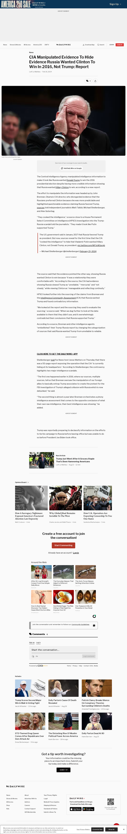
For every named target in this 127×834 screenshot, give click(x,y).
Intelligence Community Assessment (58, 298)
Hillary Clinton (62, 187)
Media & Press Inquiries (51, 802)
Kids (7, 809)
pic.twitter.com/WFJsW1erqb (91, 245)
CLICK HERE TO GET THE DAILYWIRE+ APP (57, 354)
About (27, 795)
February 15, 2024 (88, 251)
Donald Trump (73, 180)
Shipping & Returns (50, 805)
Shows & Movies (15, 45)
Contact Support (30, 809)
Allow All (111, 829)
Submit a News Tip (50, 812)
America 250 (37, 45)
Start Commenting (63, 545)
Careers (27, 805)
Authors (27, 802)
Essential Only (97, 829)
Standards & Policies (50, 809)
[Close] (124, 829)
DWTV (47, 45)
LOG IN (112, 44)
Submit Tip (64, 770)
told (53, 360)
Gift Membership (30, 812)
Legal (46, 798)
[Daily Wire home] (63, 45)
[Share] (95, 81)
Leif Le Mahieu (34, 72)
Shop (8, 805)
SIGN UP (119, 45)
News (5, 45)
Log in (76, 553)
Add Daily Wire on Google (73, 168)
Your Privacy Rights (50, 795)
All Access (27, 45)
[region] (63, 829)
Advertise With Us (31, 798)
